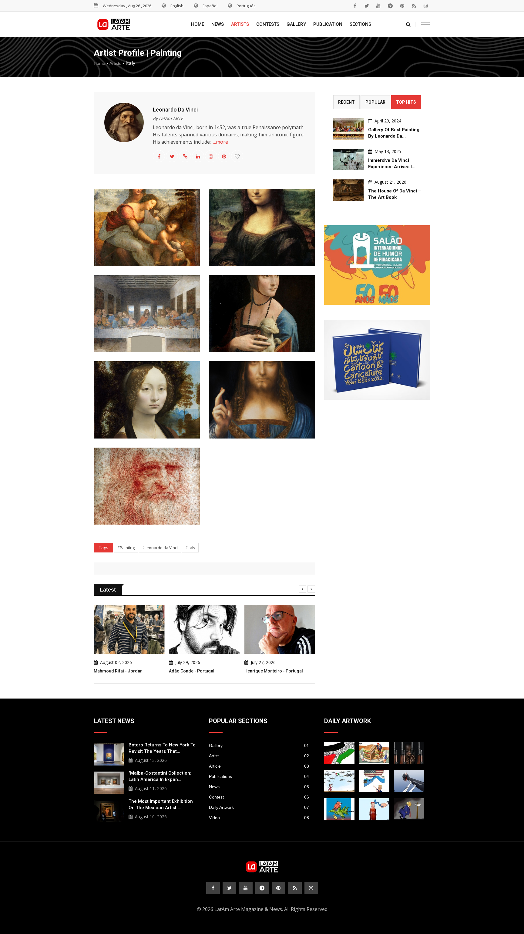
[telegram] (390, 5)
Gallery (296, 24)
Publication (327, 24)
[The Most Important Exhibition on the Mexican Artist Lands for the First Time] (109, 810)
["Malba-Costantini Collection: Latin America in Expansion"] (109, 782)
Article (259, 766)
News (217, 24)
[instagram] (425, 5)
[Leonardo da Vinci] (147, 227)
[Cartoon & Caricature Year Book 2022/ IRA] (377, 360)
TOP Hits (406, 102)
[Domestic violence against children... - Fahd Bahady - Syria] (409, 781)
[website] (185, 156)
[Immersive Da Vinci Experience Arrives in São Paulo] (348, 159)
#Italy (190, 547)
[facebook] (354, 5)
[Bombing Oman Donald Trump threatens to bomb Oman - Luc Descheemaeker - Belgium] (409, 809)
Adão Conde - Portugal (191, 671)
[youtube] (378, 5)
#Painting (126, 547)
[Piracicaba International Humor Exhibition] (377, 265)
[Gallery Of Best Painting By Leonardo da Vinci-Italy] (348, 129)
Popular (375, 102)
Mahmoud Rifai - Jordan (118, 671)
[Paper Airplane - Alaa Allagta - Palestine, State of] (339, 781)
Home (197, 24)
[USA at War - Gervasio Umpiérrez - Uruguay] (339, 809)
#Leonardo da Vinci (160, 547)
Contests (267, 24)
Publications (259, 776)
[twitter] (366, 5)
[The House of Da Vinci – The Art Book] (348, 190)
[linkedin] (198, 156)
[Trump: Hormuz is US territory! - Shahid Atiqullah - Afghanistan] (374, 781)
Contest (259, 797)
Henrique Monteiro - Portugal (273, 671)
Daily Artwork (259, 807)
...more (220, 141)
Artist (259, 755)
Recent (346, 102)
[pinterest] (402, 5)
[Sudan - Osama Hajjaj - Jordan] (409, 753)
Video (259, 817)
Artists (240, 24)
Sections (360, 24)
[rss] (413, 5)
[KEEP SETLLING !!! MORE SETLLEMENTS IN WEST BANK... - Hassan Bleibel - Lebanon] (339, 753)
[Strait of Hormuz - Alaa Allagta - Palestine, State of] (374, 809)
